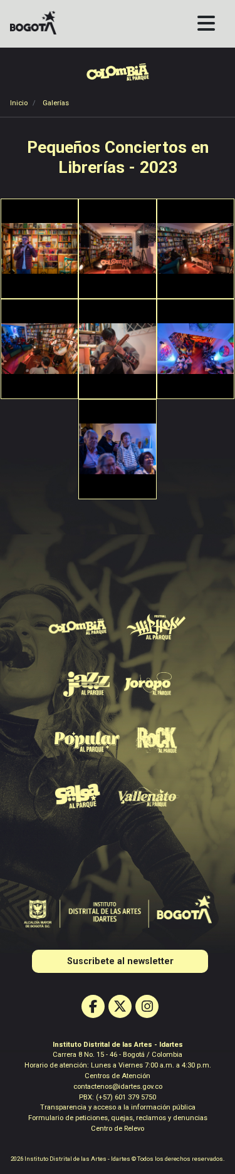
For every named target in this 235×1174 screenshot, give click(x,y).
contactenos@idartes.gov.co (117, 1087)
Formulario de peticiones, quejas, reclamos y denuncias (117, 1118)
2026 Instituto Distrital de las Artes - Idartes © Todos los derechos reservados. (118, 1158)
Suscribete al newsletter (120, 961)
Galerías (56, 103)
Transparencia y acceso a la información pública (118, 1107)
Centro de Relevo (117, 1129)
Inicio (19, 103)
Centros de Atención (117, 1076)
